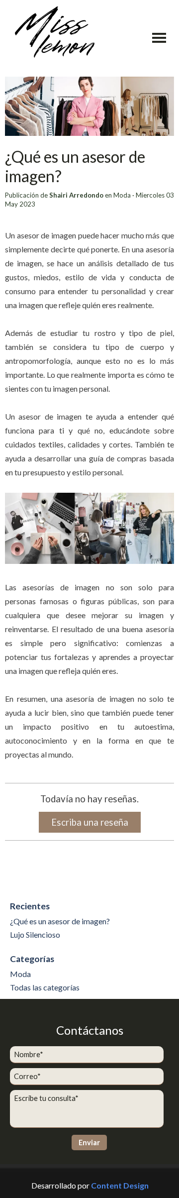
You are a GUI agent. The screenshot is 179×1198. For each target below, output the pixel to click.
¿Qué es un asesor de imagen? (60, 921)
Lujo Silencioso (35, 934)
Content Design (120, 1185)
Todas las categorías (45, 987)
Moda (20, 974)
